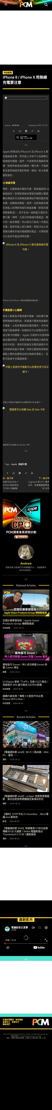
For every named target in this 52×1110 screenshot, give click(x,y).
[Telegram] (26, 130)
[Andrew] (26, 552)
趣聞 (4, 672)
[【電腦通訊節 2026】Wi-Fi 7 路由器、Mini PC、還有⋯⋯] (26, 734)
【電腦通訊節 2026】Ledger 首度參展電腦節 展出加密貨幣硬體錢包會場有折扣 (26, 798)
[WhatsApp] (20, 130)
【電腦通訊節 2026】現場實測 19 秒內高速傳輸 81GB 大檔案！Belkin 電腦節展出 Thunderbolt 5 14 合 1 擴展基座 (25, 831)
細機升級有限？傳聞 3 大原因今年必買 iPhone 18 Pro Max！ (23, 697)
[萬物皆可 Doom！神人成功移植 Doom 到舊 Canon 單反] (26, 646)
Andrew (15, 125)
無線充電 (22, 464)
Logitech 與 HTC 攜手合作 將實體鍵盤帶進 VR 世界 (38, 485)
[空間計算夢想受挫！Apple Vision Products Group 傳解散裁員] (26, 603)
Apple (14, 464)
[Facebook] (13, 130)
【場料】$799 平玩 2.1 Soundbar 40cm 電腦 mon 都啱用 (25, 816)
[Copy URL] (32, 130)
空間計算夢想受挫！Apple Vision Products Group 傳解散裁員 (21, 622)
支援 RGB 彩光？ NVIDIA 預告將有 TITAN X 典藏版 (11, 485)
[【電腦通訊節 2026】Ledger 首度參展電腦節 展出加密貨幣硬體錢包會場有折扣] (26, 778)
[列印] (38, 130)
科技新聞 (8, 72)
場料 (4, 759)
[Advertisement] (26, 37)
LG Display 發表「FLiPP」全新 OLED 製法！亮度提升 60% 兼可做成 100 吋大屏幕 (26, 683)
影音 (4, 821)
